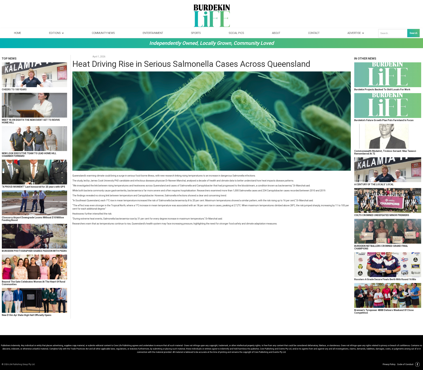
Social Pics (236, 33)
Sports (196, 33)
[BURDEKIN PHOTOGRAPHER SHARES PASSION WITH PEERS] (34, 236)
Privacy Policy (389, 364)
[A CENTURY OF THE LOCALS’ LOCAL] (387, 169)
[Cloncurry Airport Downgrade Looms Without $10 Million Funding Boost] (34, 202)
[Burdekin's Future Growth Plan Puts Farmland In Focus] (387, 105)
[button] (56, 33)
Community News (103, 33)
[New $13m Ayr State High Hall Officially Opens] (34, 300)
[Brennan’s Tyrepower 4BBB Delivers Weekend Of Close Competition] (387, 295)
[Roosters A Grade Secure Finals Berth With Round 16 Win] (387, 264)
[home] (211, 16)
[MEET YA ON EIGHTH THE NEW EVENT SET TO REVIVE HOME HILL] (34, 105)
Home (17, 33)
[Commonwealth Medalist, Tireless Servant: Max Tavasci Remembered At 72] (387, 136)
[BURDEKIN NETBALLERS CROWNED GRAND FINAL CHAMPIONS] (387, 231)
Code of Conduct (405, 364)
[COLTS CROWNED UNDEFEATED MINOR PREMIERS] (387, 200)
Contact (314, 33)
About (276, 33)
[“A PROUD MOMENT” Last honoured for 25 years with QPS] (34, 172)
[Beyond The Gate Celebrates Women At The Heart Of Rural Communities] (34, 267)
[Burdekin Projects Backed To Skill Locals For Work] (387, 74)
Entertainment (153, 33)
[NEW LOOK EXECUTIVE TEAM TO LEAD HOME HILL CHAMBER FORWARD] (34, 138)
